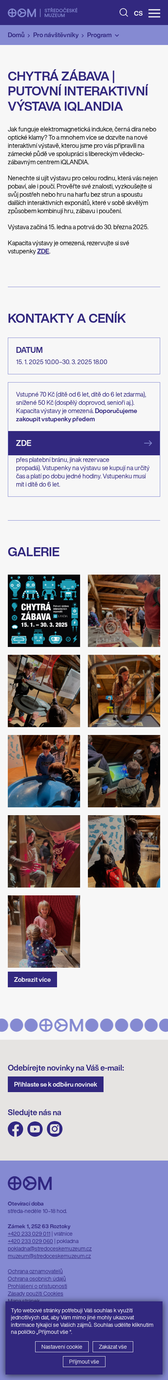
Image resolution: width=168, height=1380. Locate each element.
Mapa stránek (24, 1301)
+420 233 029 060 (30, 1241)
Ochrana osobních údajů (37, 1278)
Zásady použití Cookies (35, 1293)
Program (99, 35)
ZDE (23, 443)
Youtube (35, 1129)
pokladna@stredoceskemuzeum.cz (50, 1248)
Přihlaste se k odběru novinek (55, 1084)
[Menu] (154, 13)
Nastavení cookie (61, 1346)
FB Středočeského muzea (15, 1129)
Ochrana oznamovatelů (35, 1271)
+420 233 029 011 (29, 1233)
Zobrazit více (32, 979)
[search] (124, 12)
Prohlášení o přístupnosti (37, 1286)
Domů (16, 35)
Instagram (55, 1129)
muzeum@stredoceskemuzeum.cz (49, 1256)
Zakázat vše (113, 1346)
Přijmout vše (84, 1361)
